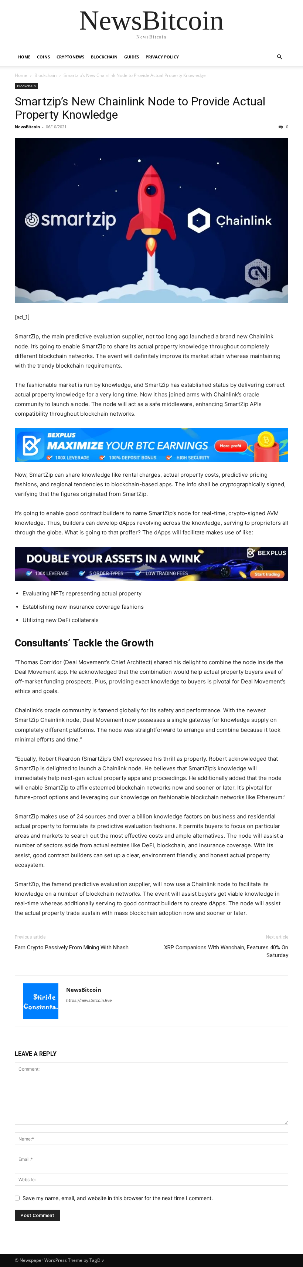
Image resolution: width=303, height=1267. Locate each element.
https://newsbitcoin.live (89, 1000)
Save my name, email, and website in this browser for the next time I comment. (118, 1198)
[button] (279, 57)
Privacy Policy (162, 57)
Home (24, 57)
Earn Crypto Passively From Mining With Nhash (72, 947)
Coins (43, 57)
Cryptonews (70, 57)
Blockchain (104, 57)
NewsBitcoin (27, 126)
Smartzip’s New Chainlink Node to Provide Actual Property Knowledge (140, 108)
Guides (131, 57)
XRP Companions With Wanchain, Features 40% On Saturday (226, 951)
